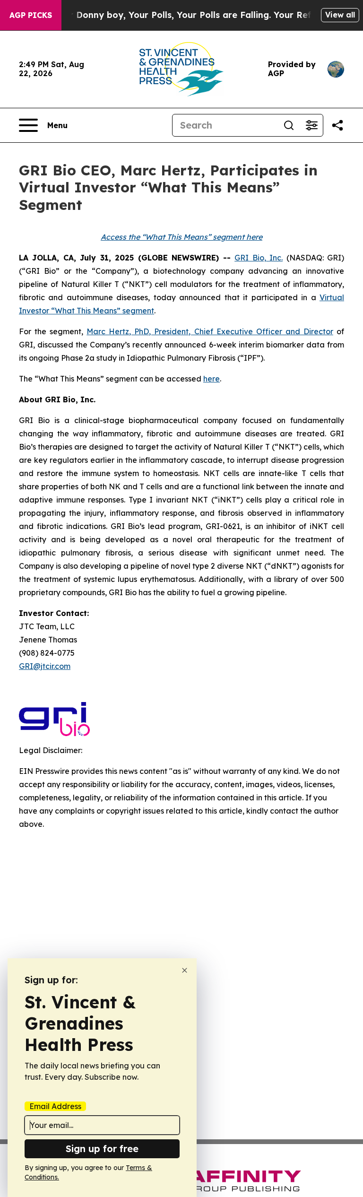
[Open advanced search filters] (311, 125)
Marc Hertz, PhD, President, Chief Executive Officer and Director (209, 331)
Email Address (55, 1106)
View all (340, 14)
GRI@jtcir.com (44, 666)
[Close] (184, 970)
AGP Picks (30, 15)
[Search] (288, 125)
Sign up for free (102, 1148)
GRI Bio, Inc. (258, 257)
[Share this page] (337, 125)
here (211, 378)
